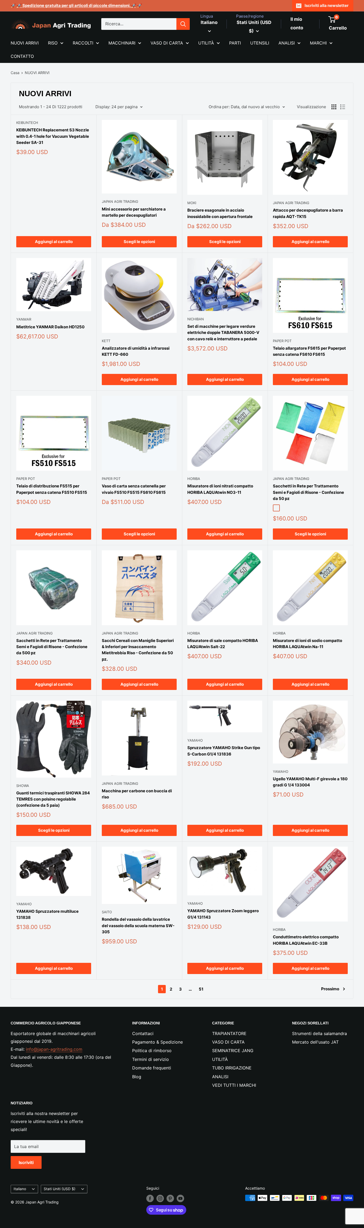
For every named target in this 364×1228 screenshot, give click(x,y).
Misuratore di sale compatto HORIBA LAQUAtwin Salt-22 (222, 643)
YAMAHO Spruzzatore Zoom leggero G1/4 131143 (223, 913)
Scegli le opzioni (139, 241)
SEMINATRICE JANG (232, 1050)
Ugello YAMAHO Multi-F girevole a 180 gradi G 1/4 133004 (310, 781)
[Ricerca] (183, 24)
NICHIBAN (195, 319)
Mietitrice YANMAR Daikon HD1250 (50, 326)
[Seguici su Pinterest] (170, 1198)
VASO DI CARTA (167, 43)
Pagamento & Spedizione (157, 1042)
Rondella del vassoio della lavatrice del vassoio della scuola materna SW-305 (138, 925)
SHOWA (22, 785)
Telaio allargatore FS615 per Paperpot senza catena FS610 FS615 (309, 351)
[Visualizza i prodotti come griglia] (333, 106)
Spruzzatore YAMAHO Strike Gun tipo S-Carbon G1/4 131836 (223, 750)
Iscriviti (26, 1162)
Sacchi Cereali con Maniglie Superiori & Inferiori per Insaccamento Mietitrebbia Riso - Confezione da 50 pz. (138, 650)
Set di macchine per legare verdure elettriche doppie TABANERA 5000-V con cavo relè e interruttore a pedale (223, 332)
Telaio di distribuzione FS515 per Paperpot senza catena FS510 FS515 (51, 489)
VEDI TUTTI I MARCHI (234, 1085)
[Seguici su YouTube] (180, 1198)
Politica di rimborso (152, 1050)
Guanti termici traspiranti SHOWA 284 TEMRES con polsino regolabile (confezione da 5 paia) (53, 799)
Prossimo (330, 988)
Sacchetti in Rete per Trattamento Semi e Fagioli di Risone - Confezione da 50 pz (308, 492)
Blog (136, 1076)
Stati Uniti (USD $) (59, 1189)
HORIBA (193, 478)
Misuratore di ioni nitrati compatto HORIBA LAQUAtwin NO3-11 (220, 489)
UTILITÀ (206, 43)
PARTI (235, 43)
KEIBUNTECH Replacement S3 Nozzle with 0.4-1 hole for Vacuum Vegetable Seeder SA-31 (52, 136)
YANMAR (23, 319)
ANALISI (286, 43)
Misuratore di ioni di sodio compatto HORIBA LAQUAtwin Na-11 (307, 643)
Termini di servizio (150, 1059)
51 (201, 989)
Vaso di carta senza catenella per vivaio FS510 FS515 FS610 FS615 (134, 489)
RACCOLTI (83, 43)
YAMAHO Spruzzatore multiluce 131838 (47, 914)
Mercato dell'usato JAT (315, 1042)
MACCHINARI (121, 43)
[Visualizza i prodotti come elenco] (342, 106)
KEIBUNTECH (27, 122)
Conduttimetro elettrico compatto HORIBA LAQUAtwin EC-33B (306, 940)
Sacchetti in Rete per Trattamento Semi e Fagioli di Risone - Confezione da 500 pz (51, 647)
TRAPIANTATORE (229, 1033)
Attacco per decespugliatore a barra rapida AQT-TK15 (308, 213)
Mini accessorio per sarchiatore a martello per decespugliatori (134, 212)
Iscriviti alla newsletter (327, 5)
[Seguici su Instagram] (160, 1198)
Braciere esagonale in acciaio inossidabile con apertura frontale (220, 213)
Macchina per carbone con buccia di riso (137, 793)
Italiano (20, 1189)
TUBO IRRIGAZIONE (232, 1068)
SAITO (107, 912)
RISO (53, 43)
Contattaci (142, 1033)
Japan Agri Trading (120, 201)
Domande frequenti (151, 1068)
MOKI (191, 203)
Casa (15, 72)
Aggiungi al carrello (54, 241)
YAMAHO (195, 740)
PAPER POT (282, 341)
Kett (106, 341)
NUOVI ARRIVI (25, 43)
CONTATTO (22, 56)
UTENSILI (259, 43)
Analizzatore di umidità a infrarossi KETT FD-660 (135, 351)
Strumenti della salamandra (319, 1033)
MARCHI (318, 43)
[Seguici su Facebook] (150, 1198)
